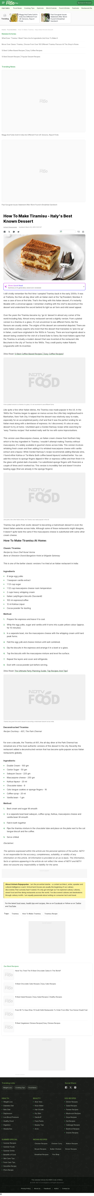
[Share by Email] (78, 232)
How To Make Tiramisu (31, 914)
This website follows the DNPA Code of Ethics (47, 1180)
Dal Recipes (70, 1121)
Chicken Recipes (41, 1143)
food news (20, 903)
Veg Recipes (70, 1098)
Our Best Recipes (11, 966)
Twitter (78, 903)
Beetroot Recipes (72, 1129)
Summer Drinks (9, 1151)
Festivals (75, 8)
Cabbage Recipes (73, 1125)
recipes (42, 903)
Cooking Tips (20, 1087)
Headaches (7, 1129)
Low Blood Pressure (11, 1117)
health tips (30, 903)
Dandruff (38, 1117)
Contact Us (66, 1188)
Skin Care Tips (9, 1158)
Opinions (40, 8)
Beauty (37, 1098)
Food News (17, 8)
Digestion (7, 1125)
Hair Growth (39, 1109)
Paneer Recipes (72, 1109)
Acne (37, 1129)
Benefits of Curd (9, 1155)
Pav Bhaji (55, 1154)
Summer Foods (9, 1147)
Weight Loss (7, 1087)
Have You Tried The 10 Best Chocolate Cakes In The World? (38, 971)
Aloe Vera (38, 1102)
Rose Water (39, 1106)
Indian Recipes (40, 1139)
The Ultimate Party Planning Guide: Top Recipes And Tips (40, 671)
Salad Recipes (71, 1106)
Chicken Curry (56, 1143)
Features (6, 8)
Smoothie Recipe (9, 1166)
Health (5, 1098)
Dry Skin (38, 1113)
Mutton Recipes (72, 1143)
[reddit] (18, 232)
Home (4, 30)
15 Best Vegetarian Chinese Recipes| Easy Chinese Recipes (37, 1023)
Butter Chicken (55, 1149)
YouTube (12, 906)
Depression (7, 1113)
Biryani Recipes (40, 1149)
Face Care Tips (9, 1162)
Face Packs (39, 1121)
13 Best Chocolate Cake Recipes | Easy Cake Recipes (35, 984)
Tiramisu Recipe (50, 914)
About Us (37, 1188)
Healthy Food (8, 1121)
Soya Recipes (71, 1117)
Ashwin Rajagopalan (10, 227)
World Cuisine (51, 8)
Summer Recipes (9, 1143)
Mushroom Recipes (73, 1113)
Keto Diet (6, 1109)
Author (56, 1188)
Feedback (47, 1188)
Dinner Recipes (72, 1102)
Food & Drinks (64, 8)
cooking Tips (29, 8)
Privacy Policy (26, 1188)
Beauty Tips (39, 1125)
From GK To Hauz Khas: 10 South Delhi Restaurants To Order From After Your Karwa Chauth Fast (51, 1010)
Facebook (58, 903)
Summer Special (10, 1139)
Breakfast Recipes (41, 1154)
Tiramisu (15, 914)
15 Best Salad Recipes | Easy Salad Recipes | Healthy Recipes (38, 997)
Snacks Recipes (72, 1133)
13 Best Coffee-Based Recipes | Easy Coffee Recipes (38, 354)
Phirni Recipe (8, 1170)
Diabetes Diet (8, 1106)
